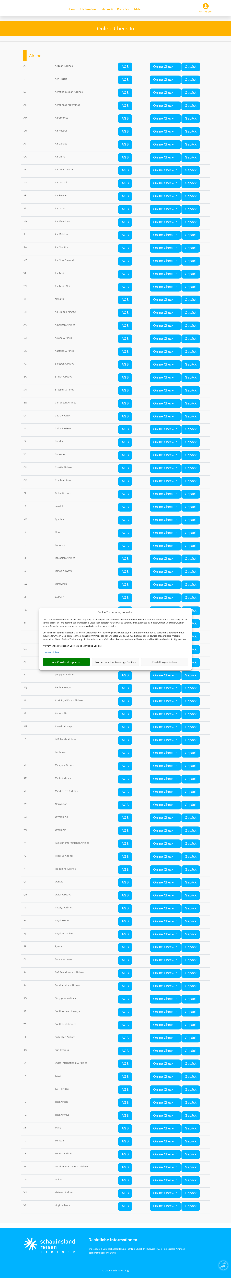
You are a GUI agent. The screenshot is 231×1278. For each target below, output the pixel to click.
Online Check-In (165, 66)
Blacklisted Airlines (174, 1248)
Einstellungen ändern (164, 662)
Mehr (137, 9)
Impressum (94, 1248)
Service (151, 1248)
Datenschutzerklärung (114, 1248)
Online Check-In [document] (115, 28)
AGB (125, 66)
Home (71, 9)
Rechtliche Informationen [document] (112, 1240)
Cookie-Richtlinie (51, 652)
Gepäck (191, 66)
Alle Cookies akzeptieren (66, 662)
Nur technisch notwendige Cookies (115, 662)
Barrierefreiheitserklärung (102, 1252)
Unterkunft (106, 9)
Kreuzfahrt (124, 9)
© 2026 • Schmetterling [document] (115, 1270)
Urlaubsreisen (87, 9)
